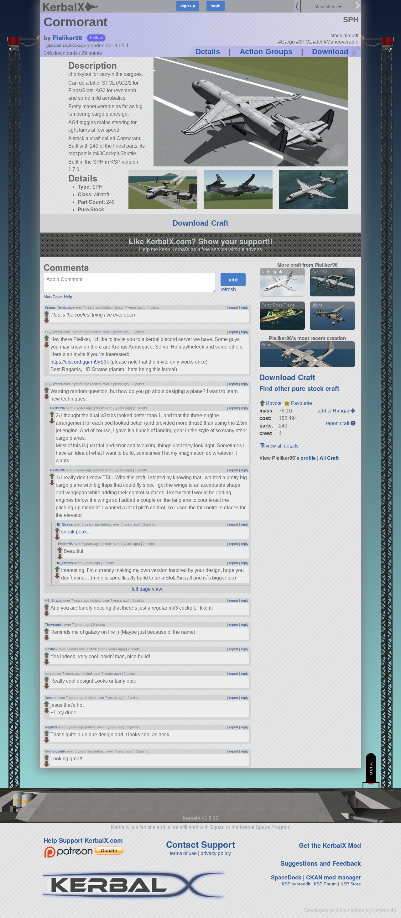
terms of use (183, 853)
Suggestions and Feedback (320, 863)
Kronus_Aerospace (59, 307)
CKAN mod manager (333, 877)
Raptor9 (51, 727)
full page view (147, 589)
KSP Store (351, 883)
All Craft (329, 457)
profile (308, 457)
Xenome (51, 698)
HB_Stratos (53, 332)
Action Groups (266, 51)
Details (207, 51)
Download (330, 51)
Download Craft (200, 223)
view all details (281, 446)
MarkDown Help (58, 297)
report (233, 307)
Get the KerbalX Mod (330, 845)
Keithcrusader (55, 751)
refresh (228, 289)
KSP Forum (325, 883)
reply (244, 307)
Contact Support (200, 844)
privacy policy (215, 853)
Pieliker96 (67, 37)
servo (49, 673)
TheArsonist (54, 625)
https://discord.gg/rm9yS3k (79, 362)
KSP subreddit (296, 883)
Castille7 (51, 649)
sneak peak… (76, 531)
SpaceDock (286, 877)
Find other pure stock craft (299, 388)
